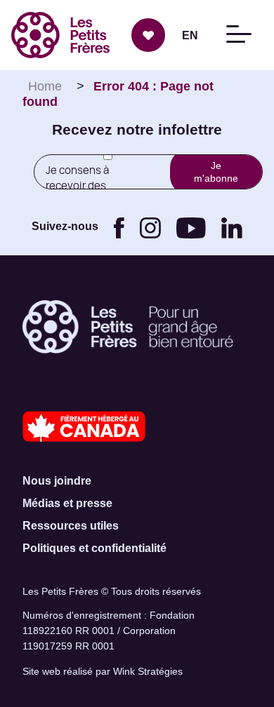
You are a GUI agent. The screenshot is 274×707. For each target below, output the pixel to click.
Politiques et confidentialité (94, 548)
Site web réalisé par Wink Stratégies (102, 671)
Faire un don (148, 35)
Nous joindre (56, 481)
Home (45, 86)
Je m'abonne (216, 172)
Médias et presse (67, 503)
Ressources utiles (70, 526)
